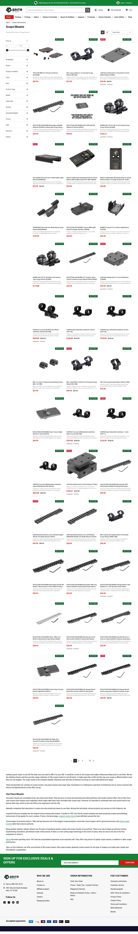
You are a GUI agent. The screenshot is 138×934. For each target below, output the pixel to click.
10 (90, 761)
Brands (113, 912)
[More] (12, 17)
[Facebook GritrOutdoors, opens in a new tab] (4, 902)
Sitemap (40, 893)
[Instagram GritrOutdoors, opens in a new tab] (9, 902)
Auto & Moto (119, 17)
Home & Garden (105, 17)
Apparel (81, 17)
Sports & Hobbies (67, 17)
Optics (36, 17)
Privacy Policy (123, 897)
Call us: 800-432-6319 (14, 884)
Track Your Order (76, 881)
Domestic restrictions (119, 881)
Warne (8, 839)
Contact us (41, 885)
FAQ (71, 899)
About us (40, 881)
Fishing (27, 17)
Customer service (117, 885)
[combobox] (55, 10)
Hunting (18, 17)
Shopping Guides (43, 901)
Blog (130, 17)
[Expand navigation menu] (22, 17)
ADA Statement (116, 908)
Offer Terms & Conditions (120, 893)
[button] (102, 32)
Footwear (91, 17)
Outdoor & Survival (49, 17)
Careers (40, 897)
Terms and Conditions (123, 904)
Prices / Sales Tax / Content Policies (84, 885)
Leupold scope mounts (67, 816)
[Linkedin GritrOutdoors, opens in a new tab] (17, 902)
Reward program (117, 889)
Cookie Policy (123, 900)
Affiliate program (43, 889)
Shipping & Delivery (77, 889)
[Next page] (93, 761)
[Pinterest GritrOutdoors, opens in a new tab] (13, 902)
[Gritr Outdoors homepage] (14, 10)
